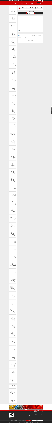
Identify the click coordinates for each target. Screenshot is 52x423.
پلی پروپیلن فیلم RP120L (14, 341)
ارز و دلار (30, 414)
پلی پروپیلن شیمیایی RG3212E (13, 310)
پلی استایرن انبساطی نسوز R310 (13, 229)
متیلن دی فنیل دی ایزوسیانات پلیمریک (13, 298)
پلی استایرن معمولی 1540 (14, 50)
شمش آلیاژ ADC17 (14, 251)
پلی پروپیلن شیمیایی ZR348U (13, 331)
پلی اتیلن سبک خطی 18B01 (14, 305)
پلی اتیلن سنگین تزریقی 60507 (13, 361)
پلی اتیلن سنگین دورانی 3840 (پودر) (13, 318)
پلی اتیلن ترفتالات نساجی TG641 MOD (13, 226)
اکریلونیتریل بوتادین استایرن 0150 (13, 86)
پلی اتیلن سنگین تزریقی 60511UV (13, 84)
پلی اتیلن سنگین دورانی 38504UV (13, 184)
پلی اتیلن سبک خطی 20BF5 (14, 328)
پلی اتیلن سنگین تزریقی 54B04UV (13, 166)
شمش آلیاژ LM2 (15, 249)
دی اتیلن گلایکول (14, 55)
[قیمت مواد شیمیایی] (51, 106)
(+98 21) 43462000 (31, 13)
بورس (30, 3)
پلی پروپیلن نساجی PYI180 (14, 293)
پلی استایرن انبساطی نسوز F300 (13, 232)
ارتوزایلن (15, 56)
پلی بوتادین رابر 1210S (14, 359)
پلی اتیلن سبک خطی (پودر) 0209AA (13, 120)
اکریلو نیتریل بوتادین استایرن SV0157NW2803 (12, 301)
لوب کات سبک (15, 128)
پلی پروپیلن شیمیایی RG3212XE (13, 223)
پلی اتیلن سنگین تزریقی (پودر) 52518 (13, 323)
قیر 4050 (15, 270)
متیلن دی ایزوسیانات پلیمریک (14, 278)
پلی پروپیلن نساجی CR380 (14, 111)
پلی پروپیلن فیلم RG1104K (14, 303)
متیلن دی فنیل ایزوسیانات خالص (13, 279)
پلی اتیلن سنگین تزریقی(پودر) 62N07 (13, 304)
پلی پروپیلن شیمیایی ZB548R (13, 288)
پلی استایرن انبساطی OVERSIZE (13, 319)
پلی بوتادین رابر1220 (14, 152)
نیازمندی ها (21, 3)
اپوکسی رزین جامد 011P (14, 327)
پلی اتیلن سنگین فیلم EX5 (14, 10)
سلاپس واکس (15, 241)
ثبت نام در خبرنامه (29, 420)
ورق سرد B (15, 188)
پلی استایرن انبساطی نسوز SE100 (13, 178)
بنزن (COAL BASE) (14, 82)
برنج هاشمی (15, 272)
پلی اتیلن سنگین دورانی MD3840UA (13, 261)
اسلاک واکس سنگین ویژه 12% (14, 259)
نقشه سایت (17, 0)
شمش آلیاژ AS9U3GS (14, 275)
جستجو (33, 0)
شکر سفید (15, 204)
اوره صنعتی (15, 67)
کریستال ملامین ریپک (14, 373)
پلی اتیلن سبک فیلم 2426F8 (14, 225)
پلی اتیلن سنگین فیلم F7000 (14, 390)
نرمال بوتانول (15, 132)
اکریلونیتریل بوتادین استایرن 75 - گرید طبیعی (12, 138)
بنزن (15, 64)
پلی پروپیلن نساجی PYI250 (14, 93)
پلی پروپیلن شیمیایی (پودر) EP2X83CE (13, 287)
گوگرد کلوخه (15, 121)
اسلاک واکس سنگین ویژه (14, 195)
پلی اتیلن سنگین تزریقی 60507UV (13, 73)
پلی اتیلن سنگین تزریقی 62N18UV (13, 216)
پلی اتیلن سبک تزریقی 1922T (14, 90)
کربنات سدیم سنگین (14, 63)
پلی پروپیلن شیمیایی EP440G (14, 43)
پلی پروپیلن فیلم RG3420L (14, 339)
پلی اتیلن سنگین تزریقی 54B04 (13, 247)
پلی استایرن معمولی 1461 (14, 372)
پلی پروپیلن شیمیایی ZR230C (14, 102)
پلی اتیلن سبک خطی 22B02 (14, 162)
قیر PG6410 (15, 274)
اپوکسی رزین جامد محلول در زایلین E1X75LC (12, 352)
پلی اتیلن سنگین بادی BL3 (14, 17)
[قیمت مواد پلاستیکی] (51, 107)
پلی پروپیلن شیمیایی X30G (14, 169)
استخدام (21, 0)
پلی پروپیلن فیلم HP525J (14, 39)
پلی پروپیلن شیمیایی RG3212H (13, 311)
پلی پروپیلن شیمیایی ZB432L (14, 281)
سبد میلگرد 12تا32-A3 (14, 255)
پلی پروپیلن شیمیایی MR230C (14, 103)
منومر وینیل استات (14, 59)
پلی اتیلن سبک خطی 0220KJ (14, 21)
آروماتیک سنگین (15, 70)
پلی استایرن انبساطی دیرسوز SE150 (13, 171)
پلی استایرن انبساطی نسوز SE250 (13, 181)
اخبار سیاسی (36, 414)
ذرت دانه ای (15, 193)
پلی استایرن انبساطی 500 (14, 167)
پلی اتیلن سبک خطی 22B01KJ (14, 313)
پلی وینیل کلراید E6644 (14, 300)
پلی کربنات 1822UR (14, 377)
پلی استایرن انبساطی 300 (14, 49)
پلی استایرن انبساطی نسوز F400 (13, 231)
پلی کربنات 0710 (15, 150)
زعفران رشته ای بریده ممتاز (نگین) (13, 266)
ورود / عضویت (14, 0)
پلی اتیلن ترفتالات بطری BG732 (13, 107)
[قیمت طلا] (51, 109)
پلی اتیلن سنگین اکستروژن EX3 (13, 24)
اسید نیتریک (15, 81)
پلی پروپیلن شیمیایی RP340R (14, 112)
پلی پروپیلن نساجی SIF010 (14, 263)
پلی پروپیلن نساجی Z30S (14, 46)
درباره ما (19, 3)
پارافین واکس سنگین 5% (14, 258)
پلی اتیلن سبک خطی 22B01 (14, 177)
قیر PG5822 (15, 123)
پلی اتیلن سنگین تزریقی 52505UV (13, 85)
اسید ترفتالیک (15, 53)
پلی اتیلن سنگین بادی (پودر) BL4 (13, 197)
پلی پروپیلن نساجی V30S (14, 109)
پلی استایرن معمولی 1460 (14, 335)
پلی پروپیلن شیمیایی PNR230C (13, 282)
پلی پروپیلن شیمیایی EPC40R (14, 44)
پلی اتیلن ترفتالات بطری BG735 (13, 224)
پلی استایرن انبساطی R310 (14, 234)
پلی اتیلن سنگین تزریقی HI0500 (13, 72)
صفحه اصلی (41, 3)
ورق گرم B (15, 190)
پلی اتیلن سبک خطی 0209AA (14, 9)
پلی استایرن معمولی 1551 (14, 140)
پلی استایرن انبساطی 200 (14, 48)
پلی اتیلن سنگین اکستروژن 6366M (13, 210)
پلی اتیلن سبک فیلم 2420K (14, 158)
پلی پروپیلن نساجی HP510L (14, 79)
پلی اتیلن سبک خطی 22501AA (14, 136)
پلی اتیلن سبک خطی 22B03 (14, 207)
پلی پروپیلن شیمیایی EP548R (13, 41)
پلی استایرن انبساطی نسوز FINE (13, 165)
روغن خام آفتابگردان (14, 239)
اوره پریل (15, 218)
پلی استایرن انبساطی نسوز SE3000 (13, 144)
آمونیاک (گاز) (15, 71)
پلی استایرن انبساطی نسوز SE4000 (13, 143)
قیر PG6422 (15, 125)
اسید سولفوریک (15, 80)
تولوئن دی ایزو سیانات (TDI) (14, 95)
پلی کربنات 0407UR (14, 353)
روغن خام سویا (15, 238)
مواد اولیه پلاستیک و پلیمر (29, 413)
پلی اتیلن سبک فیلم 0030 (14, 164)
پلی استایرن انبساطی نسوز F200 (13, 233)
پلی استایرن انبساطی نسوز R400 (13, 228)
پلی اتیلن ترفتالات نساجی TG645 (13, 26)
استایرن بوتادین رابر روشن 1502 (13, 13)
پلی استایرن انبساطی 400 (14, 47)
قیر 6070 (15, 126)
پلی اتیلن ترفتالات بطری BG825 (13, 25)
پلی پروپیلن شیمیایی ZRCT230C (13, 317)
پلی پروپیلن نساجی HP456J (14, 330)
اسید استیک (15, 66)
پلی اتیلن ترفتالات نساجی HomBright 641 (13, 217)
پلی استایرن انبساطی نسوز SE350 (13, 180)
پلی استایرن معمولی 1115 (14, 336)
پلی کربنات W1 (15, 342)
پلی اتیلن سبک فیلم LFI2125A (13, 369)
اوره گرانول (15, 219)
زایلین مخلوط (15, 62)
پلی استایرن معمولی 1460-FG (14, 316)
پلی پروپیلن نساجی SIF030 (14, 163)
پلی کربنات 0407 (15, 139)
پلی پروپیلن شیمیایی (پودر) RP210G (13, 351)
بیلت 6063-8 (15, 250)
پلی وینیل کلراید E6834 (14, 27)
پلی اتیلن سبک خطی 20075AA (13, 262)
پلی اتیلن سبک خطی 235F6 (14, 357)
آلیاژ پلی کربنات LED (14, 363)
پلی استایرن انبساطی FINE (14, 320)
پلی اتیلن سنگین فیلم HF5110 (14, 294)
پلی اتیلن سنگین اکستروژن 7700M (13, 387)
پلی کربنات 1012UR (14, 326)
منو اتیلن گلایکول (14, 57)
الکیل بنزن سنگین (14, 340)
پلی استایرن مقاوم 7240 (14, 51)
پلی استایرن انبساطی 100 (14, 308)
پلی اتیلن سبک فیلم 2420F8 (14, 211)
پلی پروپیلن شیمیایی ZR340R (14, 148)
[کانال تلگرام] (51, 113)
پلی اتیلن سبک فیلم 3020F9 (14, 356)
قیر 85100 (15, 127)
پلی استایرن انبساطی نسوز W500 (13, 296)
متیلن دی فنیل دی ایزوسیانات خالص (13, 297)
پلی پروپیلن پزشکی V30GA (14, 119)
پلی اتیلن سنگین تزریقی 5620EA (13, 34)
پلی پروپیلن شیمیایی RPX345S (13, 208)
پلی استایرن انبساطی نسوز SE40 (13, 280)
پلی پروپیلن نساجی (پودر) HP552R (13, 221)
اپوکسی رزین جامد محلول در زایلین (13, 157)
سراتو (15, 271)
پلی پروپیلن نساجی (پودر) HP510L (13, 362)
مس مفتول (15, 202)
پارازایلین (15, 69)
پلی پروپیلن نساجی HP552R (14, 33)
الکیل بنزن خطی (15, 65)
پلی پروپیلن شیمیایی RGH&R (14, 312)
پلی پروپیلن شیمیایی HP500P (14, 366)
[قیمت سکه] (51, 110)
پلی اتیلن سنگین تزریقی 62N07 (13, 176)
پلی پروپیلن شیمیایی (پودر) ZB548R (13, 379)
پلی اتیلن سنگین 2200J (14, 402)
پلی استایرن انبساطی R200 (14, 235)
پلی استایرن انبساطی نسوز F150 (13, 154)
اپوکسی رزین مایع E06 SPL (14, 149)
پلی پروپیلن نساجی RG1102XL (14, 92)
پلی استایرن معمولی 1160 (14, 382)
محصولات (39, 3)
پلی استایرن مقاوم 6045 (14, 346)
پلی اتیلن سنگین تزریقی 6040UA (13, 381)
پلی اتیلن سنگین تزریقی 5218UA (13, 87)
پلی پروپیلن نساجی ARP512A (13, 374)
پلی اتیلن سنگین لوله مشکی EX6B (13, 350)
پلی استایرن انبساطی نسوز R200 (13, 230)
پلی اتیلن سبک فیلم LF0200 (14, 302)
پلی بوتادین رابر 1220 (14, 75)
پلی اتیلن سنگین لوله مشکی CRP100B (13, 246)
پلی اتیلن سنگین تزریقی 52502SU (13, 400)
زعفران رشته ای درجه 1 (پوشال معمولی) (13, 265)
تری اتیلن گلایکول (14, 118)
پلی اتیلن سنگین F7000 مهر (14, 398)
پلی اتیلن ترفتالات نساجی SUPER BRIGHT (12, 74)
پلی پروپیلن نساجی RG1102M (14, 295)
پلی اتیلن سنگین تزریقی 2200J (14, 35)
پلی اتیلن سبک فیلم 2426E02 (14, 332)
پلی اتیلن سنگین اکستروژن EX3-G (13, 367)
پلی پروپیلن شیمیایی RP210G (14, 325)
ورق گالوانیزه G (15, 187)
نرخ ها (27, 3)
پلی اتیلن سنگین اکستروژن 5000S (13, 115)
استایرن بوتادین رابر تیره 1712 (14, 15)
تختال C (15, 205)
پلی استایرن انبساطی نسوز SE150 (13, 179)
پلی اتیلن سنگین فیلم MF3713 (13, 209)
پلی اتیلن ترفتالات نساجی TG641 (13, 28)
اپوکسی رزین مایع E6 (14, 185)
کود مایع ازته (15, 348)
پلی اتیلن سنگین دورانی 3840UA (13, 11)
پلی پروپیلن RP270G (14, 196)
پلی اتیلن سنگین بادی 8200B (14, 201)
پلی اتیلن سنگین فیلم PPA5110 (13, 290)
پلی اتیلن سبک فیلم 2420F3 (14, 215)
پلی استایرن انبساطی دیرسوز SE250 (13, 173)
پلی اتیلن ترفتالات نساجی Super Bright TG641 (12, 133)
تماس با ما (16, 3)
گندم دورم (15, 256)
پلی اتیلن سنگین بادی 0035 (14, 20)
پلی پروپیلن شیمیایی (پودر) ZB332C (13, 370)
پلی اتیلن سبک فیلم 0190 (14, 38)
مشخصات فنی (34, 3)
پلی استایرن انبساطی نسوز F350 (13, 156)
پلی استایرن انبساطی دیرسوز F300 (13, 284)
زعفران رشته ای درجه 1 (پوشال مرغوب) (13, 264)
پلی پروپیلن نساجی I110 (14, 355)
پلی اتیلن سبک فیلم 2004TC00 (14, 151)
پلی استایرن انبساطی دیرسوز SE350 (13, 172)
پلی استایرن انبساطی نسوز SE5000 (13, 142)
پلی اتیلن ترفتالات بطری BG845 (13, 31)
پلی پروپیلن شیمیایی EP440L (14, 40)
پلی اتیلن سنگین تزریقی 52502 (13, 116)
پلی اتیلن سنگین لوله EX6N (14, 349)
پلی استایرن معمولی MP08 (14, 147)
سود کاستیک (15, 54)
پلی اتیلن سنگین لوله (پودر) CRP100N (13, 309)
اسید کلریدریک (15, 96)
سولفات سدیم (15, 344)
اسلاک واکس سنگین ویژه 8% (14, 194)
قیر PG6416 (15, 124)
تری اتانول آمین (15, 97)
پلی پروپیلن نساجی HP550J (14, 42)
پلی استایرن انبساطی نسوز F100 (13, 155)
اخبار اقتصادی (36, 413)
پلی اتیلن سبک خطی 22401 (14, 131)
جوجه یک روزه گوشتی (14, 240)
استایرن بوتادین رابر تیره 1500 (14, 113)
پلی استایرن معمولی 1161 (14, 371)
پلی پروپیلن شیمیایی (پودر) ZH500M (13, 378)
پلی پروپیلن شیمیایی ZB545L (13, 248)
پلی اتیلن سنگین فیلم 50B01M (13, 227)
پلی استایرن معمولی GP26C (14, 117)
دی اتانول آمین (15, 58)
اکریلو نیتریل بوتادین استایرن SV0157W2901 (12, 321)
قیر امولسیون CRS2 (14, 269)
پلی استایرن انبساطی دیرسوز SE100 (13, 174)
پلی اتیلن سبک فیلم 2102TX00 (14, 36)
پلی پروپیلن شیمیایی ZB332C (13, 108)
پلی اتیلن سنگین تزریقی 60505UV (13, 198)
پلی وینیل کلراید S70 (14, 100)
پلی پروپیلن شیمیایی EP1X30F (13, 333)
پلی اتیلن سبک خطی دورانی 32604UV (13, 286)
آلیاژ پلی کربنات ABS (14, 354)
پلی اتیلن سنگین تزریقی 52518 (13, 16)
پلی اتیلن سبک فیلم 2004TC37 (13, 141)
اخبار (23, 3)
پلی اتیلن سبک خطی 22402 (14, 110)
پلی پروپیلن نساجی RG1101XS (14, 104)
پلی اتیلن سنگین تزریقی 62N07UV (13, 134)
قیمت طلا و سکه (30, 415)
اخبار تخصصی (36, 415)
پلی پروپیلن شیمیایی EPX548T (13, 182)
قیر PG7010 (15, 213)
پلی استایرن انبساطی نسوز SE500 (13, 146)
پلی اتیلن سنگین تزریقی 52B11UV (13, 285)
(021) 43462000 (40, 0)
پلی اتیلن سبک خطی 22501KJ (14, 135)
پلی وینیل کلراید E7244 (14, 343)
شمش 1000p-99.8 (14, 192)
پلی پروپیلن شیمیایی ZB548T (13, 289)
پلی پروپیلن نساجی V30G (14, 170)
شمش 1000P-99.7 (14, 253)
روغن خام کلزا (15, 242)
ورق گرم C (15, 189)
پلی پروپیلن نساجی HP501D (14, 380)
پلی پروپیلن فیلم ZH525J (14, 130)
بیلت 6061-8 (15, 254)
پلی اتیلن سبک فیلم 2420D (14, 88)
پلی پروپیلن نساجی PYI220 (14, 52)
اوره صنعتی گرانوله (14, 61)
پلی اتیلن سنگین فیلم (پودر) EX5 (13, 243)
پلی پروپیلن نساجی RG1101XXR (13, 105)
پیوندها (18, 0)
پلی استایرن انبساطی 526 (14, 315)
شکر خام (15, 257)
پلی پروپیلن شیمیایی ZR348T (13, 200)
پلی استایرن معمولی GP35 (14, 7)
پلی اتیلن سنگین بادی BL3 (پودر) (13, 324)
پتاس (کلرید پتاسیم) (14, 236)
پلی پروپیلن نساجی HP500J (14, 161)
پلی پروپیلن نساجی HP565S (14, 32)
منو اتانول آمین (15, 98)
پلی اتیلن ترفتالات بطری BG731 (13, 212)
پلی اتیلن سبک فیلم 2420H (14, 19)
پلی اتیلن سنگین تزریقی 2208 (14, 338)
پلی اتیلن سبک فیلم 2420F (14, 159)
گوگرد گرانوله (15, 203)
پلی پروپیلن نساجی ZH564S (14, 307)
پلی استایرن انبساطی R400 (14, 244)
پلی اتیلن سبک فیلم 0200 (14, 18)
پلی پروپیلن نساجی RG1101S (14, 101)
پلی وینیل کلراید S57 (14, 23)
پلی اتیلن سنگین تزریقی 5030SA (13, 277)
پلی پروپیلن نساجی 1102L (14, 78)
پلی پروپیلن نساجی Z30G (14, 77)
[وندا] (9, 422)
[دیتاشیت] (51, 111)
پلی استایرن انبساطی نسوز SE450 (13, 292)
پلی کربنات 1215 (15, 365)
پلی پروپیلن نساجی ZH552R (14, 89)
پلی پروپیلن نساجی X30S (14, 334)
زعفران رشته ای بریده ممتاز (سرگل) (13, 267)
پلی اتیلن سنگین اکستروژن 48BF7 (13, 220)
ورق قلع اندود (15, 186)
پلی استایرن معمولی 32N (14, 347)
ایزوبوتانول (15, 94)
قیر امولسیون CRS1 (14, 273)
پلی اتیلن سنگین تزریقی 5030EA (13, 364)
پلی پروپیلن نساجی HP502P (14, 175)
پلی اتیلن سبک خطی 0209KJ (14, 8)
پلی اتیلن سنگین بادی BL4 (14, 12)
